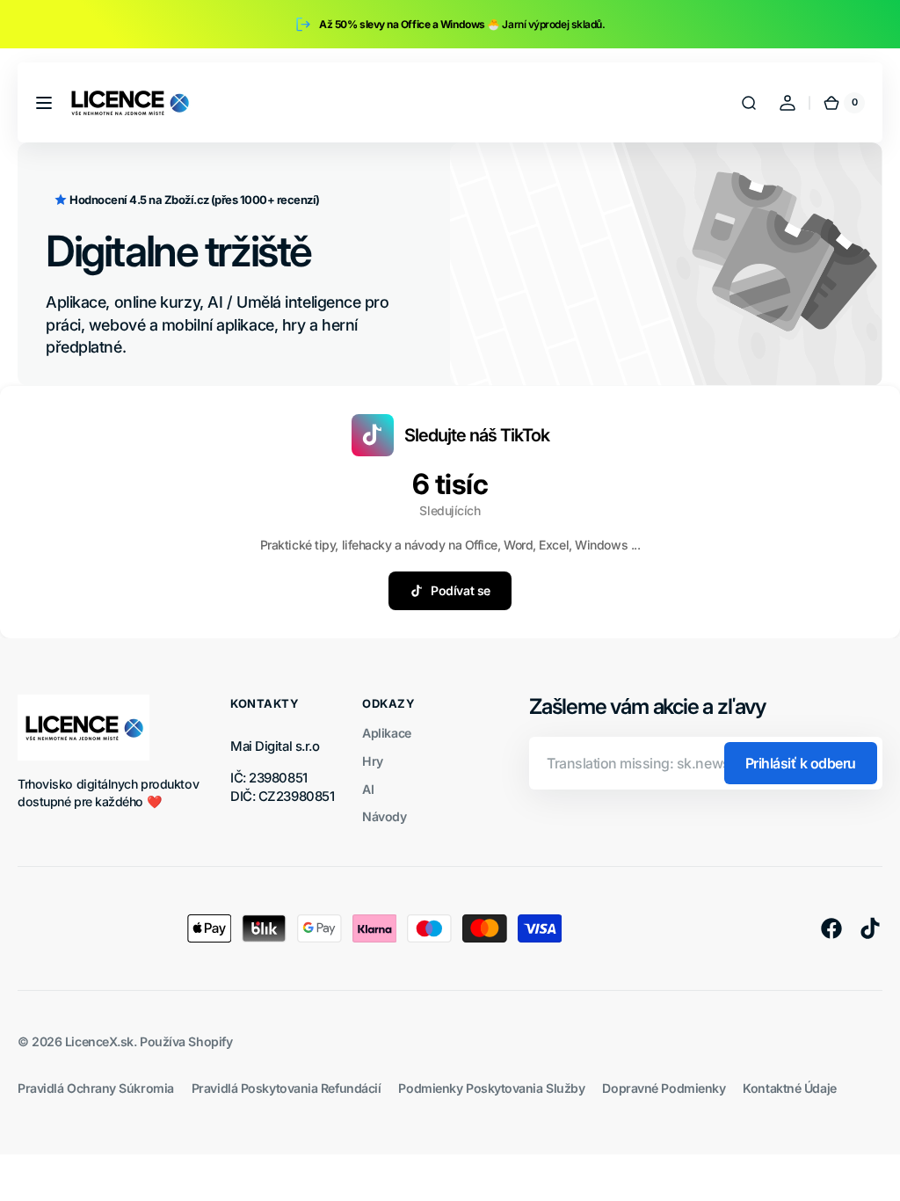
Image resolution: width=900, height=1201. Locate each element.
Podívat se (460, 590)
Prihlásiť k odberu (800, 763)
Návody (384, 816)
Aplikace (386, 732)
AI (368, 789)
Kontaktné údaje (789, 1088)
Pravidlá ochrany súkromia (96, 1088)
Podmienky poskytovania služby (491, 1088)
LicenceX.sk (99, 1041)
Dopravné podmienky (663, 1088)
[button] (44, 103)
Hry (372, 760)
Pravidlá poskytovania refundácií (286, 1088)
